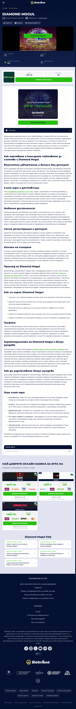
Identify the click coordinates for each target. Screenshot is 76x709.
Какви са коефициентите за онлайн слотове (38, 593)
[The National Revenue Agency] (8, 675)
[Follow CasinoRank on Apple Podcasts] (49, 651)
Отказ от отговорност (34, 705)
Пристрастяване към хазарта (50, 705)
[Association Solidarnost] (38, 675)
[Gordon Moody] (53, 675)
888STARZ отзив (20, 497)
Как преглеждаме (37, 621)
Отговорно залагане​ (65, 705)
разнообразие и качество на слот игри (20, 191)
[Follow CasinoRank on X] (35, 651)
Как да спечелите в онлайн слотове (37, 597)
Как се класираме (37, 625)
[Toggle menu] (4, 3)
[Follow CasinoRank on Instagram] (30, 651)
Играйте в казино (38, 36)
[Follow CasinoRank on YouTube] (40, 651)
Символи (37, 590)
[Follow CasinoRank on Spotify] (45, 651)
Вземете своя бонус (44, 80)
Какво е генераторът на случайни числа (37, 600)
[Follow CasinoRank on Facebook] (26, 651)
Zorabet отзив (56, 497)
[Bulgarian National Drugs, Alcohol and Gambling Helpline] (23, 675)
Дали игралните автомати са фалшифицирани (38, 586)
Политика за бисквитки (20, 705)
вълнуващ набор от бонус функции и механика (48, 349)
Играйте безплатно (38, 42)
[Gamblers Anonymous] (67, 675)
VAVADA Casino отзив (20, 526)
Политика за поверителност (38, 617)
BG (37, 656)
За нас (37, 614)
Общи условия (8, 705)
